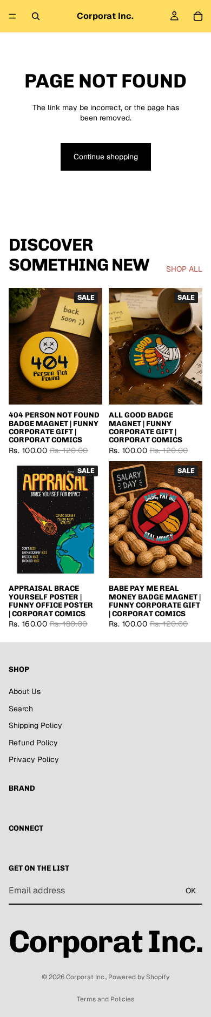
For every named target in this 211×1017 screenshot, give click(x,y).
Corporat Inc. (86, 977)
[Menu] (12, 16)
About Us (25, 691)
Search (21, 708)
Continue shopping (106, 156)
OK (191, 890)
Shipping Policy (35, 725)
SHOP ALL (184, 269)
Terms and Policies (105, 999)
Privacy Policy (34, 759)
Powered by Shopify (138, 977)
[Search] (36, 16)
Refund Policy (33, 742)
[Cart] (198, 16)
